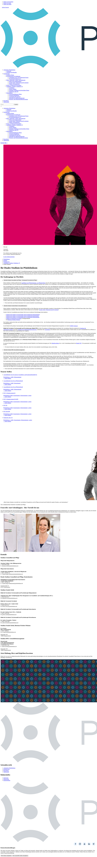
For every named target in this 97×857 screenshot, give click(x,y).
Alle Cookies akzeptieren (6, 855)
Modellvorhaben (55, 343)
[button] (9, 256)
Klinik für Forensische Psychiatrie (13, 318)
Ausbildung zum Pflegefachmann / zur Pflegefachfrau (33, 282)
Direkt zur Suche (7, 3)
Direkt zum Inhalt (7, 4)
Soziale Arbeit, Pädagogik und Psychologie (48, 309)
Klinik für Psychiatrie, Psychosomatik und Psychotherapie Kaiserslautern (22, 315)
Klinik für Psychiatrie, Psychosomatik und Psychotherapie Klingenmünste (22, 317)
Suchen (16, 104)
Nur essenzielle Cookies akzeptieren (20, 855)
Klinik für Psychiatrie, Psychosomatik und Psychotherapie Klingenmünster (23, 314)
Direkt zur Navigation (8, 1)
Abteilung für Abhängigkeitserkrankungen (27, 329)
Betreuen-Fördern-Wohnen (14, 319)
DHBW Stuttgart (74, 325)
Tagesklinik (47, 329)
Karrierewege (6, 261)
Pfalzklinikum (6, 259)
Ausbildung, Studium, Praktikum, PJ (11, 263)
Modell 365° (79, 343)
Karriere (5, 260)
